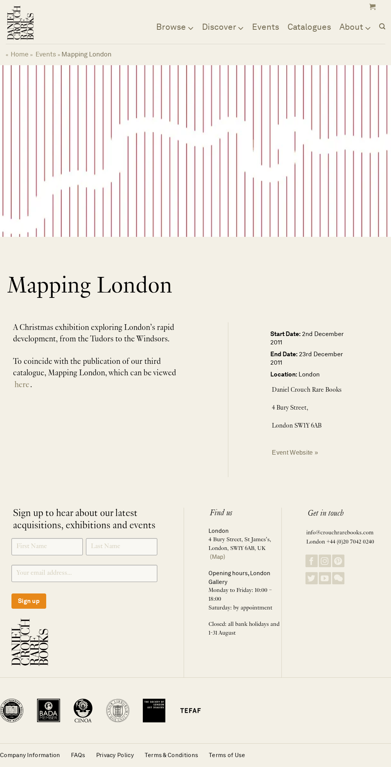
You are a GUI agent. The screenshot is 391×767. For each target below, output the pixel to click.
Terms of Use (227, 755)
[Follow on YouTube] (325, 578)
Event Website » (295, 452)
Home (20, 54)
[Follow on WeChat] (338, 578)
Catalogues (309, 26)
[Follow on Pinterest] (338, 561)
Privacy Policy (115, 755)
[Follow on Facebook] (311, 561)
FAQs (78, 755)
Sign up (29, 601)
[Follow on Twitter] (311, 578)
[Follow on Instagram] (325, 561)
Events (265, 26)
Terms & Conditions (171, 755)
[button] (371, 7)
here (22, 385)
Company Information (30, 755)
